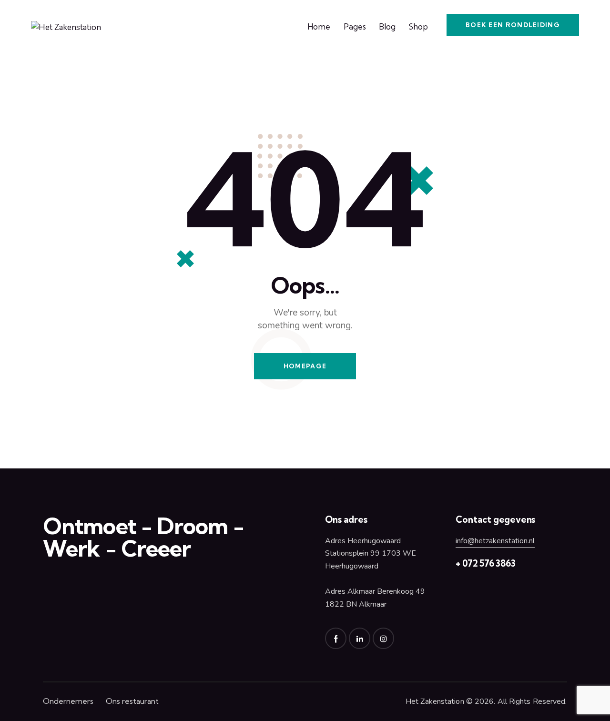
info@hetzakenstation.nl (495, 541)
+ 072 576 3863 (485, 563)
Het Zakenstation (435, 701)
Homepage (305, 366)
